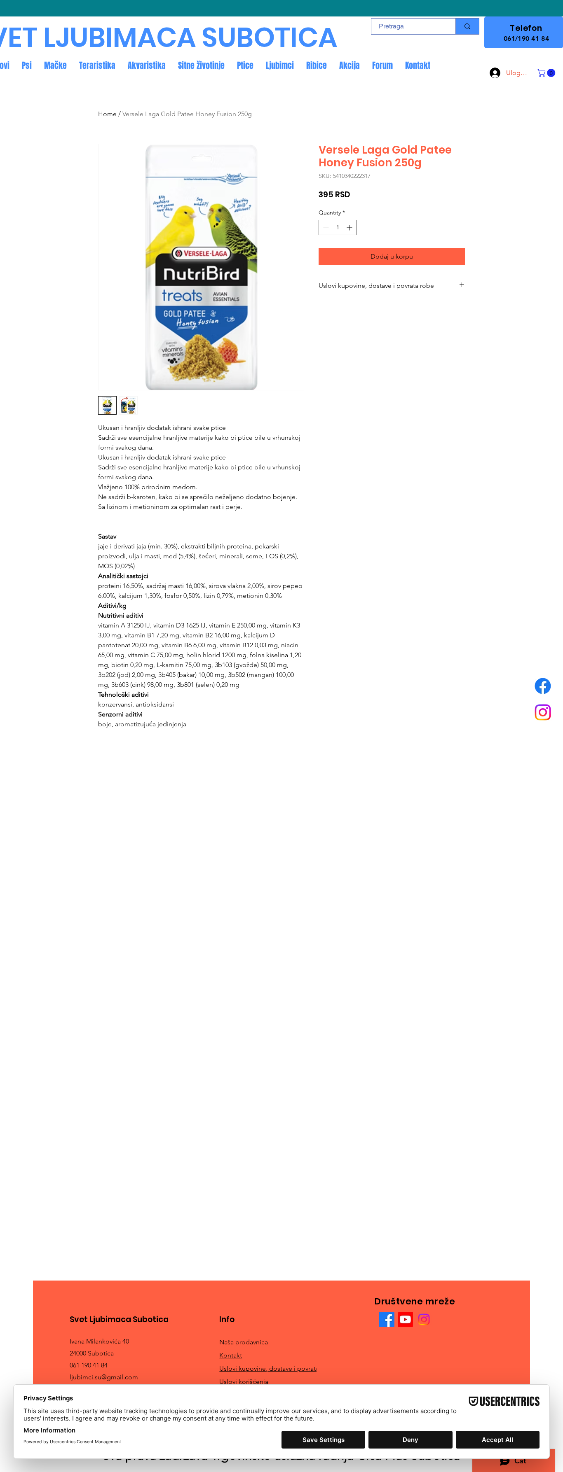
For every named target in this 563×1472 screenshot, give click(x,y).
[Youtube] (405, 1319)
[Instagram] (543, 712)
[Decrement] (325, 227)
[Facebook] (543, 686)
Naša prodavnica (243, 1342)
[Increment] (350, 227)
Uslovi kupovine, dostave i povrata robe (277, 1368)
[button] (547, 73)
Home (107, 114)
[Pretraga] (467, 26)
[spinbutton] (337, 227)
